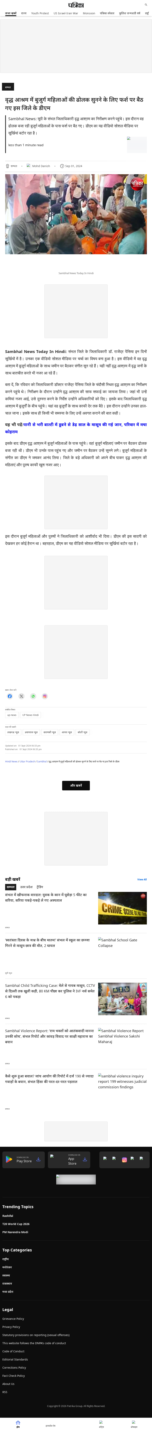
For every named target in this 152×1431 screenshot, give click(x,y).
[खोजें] (146, 4)
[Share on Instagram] (44, 696)
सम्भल (8, 87)
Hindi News (11, 761)
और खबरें (76, 785)
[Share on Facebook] (9, 696)
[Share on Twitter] (21, 696)
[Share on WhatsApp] (33, 696)
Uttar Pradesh (27, 761)
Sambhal (42, 761)
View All (142, 879)
